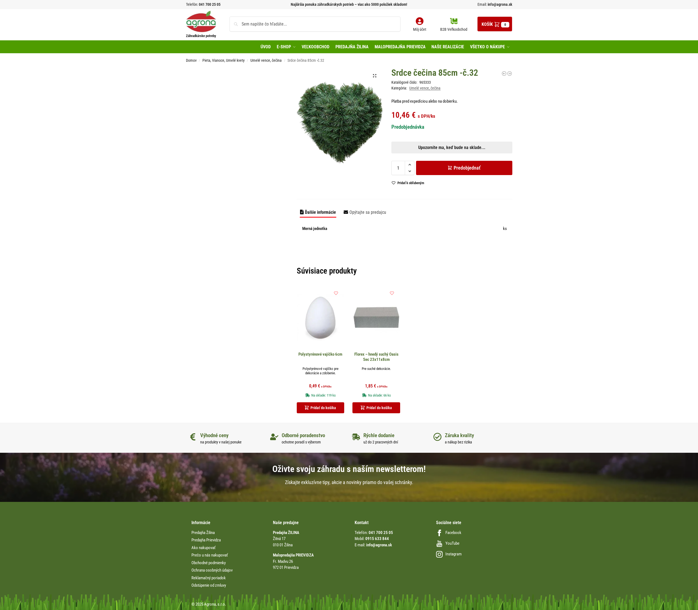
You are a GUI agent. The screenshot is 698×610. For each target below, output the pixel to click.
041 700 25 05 (210, 4)
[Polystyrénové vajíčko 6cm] (320, 318)
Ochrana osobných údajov (212, 570)
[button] (494, 24)
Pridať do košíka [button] (323, 408)
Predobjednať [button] (344, 205)
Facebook (453, 532)
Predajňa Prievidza (206, 540)
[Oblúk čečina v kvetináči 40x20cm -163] (504, 73)
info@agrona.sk (499, 4)
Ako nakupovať (203, 547)
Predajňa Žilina (203, 532)
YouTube (452, 543)
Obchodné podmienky (208, 562)
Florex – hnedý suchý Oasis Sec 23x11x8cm (376, 357)
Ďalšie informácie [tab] (320, 212)
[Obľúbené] (336, 293)
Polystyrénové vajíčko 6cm (320, 354)
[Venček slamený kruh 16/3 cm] (509, 73)
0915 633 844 (377, 538)
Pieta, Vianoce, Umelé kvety (223, 60)
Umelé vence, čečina (266, 60)
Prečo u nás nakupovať (209, 555)
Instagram (453, 554)
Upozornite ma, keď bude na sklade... (341, 192)
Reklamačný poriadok (208, 577)
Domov (191, 60)
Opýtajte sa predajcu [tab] (367, 212)
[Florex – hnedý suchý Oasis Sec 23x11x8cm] (376, 318)
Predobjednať (467, 168)
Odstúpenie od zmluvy (208, 585)
